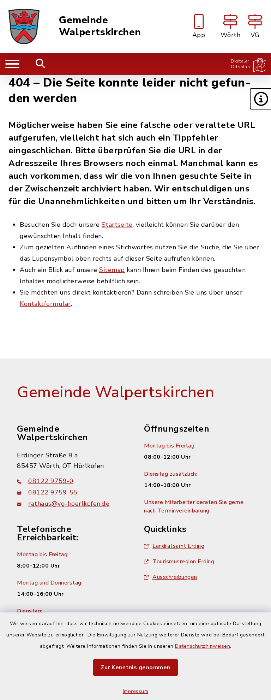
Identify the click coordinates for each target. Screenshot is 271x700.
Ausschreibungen (174, 577)
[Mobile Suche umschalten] (40, 64)
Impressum (136, 691)
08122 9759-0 (50, 481)
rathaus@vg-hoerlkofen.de (68, 503)
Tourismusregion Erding (183, 561)
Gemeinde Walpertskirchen (100, 26)
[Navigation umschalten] (12, 63)
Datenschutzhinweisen (202, 646)
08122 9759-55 (53, 492)
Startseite (117, 224)
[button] (260, 98)
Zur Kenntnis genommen (135, 667)
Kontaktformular (45, 303)
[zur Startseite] (24, 26)
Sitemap (112, 270)
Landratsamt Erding (178, 546)
